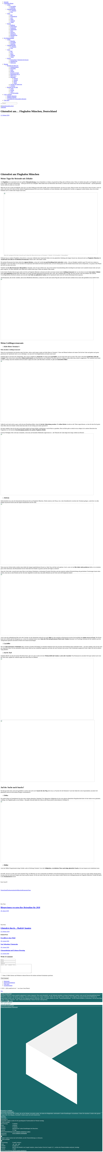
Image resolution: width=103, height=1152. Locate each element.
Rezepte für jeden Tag (12, 65)
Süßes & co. (13, 75)
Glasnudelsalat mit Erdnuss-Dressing (13, 950)
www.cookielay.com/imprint (19, 1133)
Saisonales (13, 77)
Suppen (12, 71)
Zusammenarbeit (8, 985)
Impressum (6, 981)
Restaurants (25, 890)
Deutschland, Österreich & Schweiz (19, 60)
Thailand (12, 20)
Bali (11, 15)
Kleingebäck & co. (15, 74)
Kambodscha (13, 16)
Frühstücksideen (14, 67)
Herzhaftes (13, 68)
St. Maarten (13, 10)
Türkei (12, 22)
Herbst (15, 81)
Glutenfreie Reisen (8, 3)
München (19, 890)
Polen (11, 31)
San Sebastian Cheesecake (9, 944)
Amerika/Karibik (11, 9)
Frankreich (13, 28)
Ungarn (12, 36)
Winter (15, 83)
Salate (11, 70)
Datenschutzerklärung (9, 982)
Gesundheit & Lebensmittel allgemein (16, 99)
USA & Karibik (14, 93)
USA (11, 12)
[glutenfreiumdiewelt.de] (7, 106)
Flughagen (9, 890)
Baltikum (12, 25)
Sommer (16, 80)
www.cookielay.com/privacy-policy (21, 1131)
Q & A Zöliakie (8, 94)
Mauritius (12, 41)
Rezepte (6, 64)
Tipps (29, 890)
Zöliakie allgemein (11, 96)
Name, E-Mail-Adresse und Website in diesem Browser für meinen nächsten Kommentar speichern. (28, 975)
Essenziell (4, 1001)
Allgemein (3, 107)
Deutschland (13, 26)
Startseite (6, 2)
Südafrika (12, 7)
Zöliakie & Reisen (11, 97)
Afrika (8, 5)
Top (2, 991)
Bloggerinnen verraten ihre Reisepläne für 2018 (20, 907)
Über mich (6, 100)
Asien (8, 13)
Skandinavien (13, 35)
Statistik (11, 1001)
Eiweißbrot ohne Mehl (8, 938)
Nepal (11, 19)
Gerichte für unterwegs (16, 84)
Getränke (12, 86)
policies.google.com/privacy (19, 1150)
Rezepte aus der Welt (12, 87)
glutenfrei (14, 890)
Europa (9, 23)
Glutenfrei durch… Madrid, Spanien (16, 928)
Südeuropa (13, 33)
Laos (11, 18)
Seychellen (13, 6)
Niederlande (13, 29)
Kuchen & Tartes (14, 73)
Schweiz (12, 32)
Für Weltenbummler (9, 38)
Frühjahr (16, 78)
